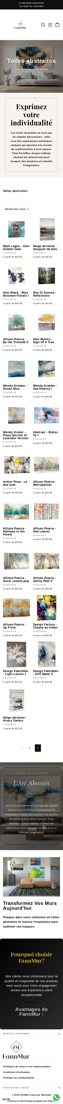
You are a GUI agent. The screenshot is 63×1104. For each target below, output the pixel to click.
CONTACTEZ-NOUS (16, 1088)
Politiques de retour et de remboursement (26, 1066)
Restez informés (16, 1034)
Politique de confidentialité (18, 1077)
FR (8, 1099)
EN (4, 1099)
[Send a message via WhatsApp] (56, 1097)
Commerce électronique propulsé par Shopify (31, 1101)
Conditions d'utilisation (16, 1072)
